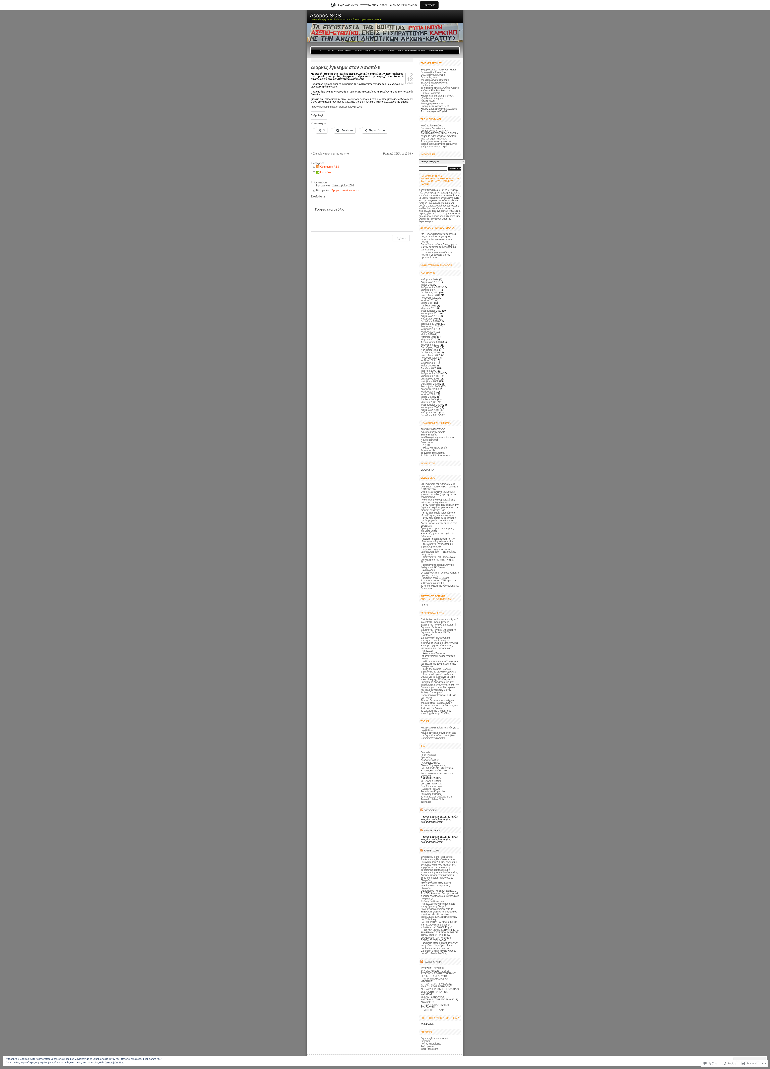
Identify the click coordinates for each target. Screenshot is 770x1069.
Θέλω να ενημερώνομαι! (433, 74)
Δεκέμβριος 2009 (430, 347)
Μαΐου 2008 (427, 397)
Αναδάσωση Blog (430, 760)
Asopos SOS (436, 50)
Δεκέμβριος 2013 (430, 282)
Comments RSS (329, 166)
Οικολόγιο (426, 775)
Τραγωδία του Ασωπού (433, 453)
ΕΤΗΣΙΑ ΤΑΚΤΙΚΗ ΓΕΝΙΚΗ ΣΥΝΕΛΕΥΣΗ (435, 1006)
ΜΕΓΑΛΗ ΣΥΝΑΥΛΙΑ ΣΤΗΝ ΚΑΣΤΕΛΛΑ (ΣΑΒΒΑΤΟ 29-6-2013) (439, 998)
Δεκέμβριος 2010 (430, 316)
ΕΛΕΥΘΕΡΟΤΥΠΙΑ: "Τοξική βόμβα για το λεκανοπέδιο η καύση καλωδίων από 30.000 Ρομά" (439, 925)
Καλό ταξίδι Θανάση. (432, 125)
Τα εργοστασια (362, 50)
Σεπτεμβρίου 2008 (431, 386)
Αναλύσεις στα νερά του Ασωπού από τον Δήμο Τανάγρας (438, 137)
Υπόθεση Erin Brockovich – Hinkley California (435, 91)
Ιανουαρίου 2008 (430, 407)
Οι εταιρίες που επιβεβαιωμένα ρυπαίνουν (435, 78)
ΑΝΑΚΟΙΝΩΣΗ (429, 1002)
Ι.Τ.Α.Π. (424, 605)
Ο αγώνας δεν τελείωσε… (434, 128)
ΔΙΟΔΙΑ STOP (428, 469)
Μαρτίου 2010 (428, 339)
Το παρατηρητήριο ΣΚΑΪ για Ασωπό (440, 87)
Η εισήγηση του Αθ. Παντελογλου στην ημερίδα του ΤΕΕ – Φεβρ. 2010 (438, 559)
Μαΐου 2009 (427, 365)
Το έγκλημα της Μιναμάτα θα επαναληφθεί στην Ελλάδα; (436, 712)
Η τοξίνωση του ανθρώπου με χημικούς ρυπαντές (437, 545)
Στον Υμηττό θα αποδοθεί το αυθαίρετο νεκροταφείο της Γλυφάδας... (436, 885)
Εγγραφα (378, 50)
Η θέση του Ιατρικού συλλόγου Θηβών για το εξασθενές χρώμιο (438, 675)
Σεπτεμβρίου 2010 (431, 323)
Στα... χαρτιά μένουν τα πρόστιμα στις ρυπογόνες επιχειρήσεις (438, 235)
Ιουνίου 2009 (428, 363)
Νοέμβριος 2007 (430, 412)
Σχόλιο (400, 238)
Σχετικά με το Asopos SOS (435, 106)
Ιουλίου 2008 (428, 391)
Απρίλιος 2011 (428, 305)
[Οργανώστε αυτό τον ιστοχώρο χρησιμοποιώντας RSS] (421, 810)
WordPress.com (429, 1049)
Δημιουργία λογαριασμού (434, 1038)
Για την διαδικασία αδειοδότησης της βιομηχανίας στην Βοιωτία (438, 519)
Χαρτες (330, 50)
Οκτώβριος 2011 (430, 292)
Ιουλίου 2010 (428, 329)
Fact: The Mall (428, 755)
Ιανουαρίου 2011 (430, 313)
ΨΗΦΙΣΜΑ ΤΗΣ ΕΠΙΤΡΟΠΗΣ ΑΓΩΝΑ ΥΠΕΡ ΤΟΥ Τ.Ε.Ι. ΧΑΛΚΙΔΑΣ (440, 987)
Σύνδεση (425, 1041)
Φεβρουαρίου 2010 (431, 342)
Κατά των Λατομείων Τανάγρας (437, 773)
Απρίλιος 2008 (429, 399)
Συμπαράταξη (428, 450)
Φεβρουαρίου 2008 (431, 404)
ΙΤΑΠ (320, 50)
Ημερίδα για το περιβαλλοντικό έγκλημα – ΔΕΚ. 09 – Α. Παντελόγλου (437, 567)
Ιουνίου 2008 (428, 394)
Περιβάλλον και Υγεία (432, 786)
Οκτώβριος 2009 (430, 352)
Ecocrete (425, 752)
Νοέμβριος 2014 (430, 279)
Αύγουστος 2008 (430, 389)
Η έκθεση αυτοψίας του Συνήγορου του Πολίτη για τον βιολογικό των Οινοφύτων (440, 664)
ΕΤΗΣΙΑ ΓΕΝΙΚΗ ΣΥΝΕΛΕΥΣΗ (437, 984)
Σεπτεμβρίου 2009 (431, 355)
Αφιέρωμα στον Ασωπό (433, 432)
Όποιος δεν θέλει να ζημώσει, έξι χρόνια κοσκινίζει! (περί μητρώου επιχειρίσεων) (438, 494)
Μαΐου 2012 (427, 284)
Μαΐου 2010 (427, 334)
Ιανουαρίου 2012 (430, 290)
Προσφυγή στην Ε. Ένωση (435, 578)
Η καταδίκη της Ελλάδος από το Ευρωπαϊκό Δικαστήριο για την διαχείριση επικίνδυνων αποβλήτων (440, 682)
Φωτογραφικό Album (432, 103)
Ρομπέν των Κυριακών (433, 791)
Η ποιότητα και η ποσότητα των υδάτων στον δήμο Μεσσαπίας (438, 540)
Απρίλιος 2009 (429, 368)
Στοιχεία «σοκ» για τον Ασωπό (331, 153)
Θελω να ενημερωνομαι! (411, 50)
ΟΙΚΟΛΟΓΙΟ (430, 810)
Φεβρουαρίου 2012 (431, 287)
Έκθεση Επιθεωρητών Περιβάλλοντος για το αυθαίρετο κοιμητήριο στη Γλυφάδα (438, 904)
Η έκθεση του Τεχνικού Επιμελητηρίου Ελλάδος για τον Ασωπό (438, 656)
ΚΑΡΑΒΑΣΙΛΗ (431, 850)
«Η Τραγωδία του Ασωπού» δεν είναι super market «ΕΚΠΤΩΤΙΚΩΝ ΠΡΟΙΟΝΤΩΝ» (439, 486)
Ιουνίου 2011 (428, 300)
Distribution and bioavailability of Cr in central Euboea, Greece (440, 620)
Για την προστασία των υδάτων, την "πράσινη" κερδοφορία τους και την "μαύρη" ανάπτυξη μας (440, 507)
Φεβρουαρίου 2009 (431, 373)
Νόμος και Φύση (430, 439)
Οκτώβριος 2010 (430, 321)
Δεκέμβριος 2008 (430, 378)
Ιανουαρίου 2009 (430, 376)
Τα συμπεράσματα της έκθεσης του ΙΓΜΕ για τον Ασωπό (439, 706)
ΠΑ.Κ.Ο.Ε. (426, 445)
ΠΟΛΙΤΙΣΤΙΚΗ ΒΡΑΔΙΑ (432, 1010)
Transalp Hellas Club (432, 799)
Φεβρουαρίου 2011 (431, 310)
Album (390, 50)
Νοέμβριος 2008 (430, 381)
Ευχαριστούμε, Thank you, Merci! (438, 69)
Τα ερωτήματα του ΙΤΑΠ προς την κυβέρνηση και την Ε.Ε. (438, 581)
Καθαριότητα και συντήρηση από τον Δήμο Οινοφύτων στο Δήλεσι (438, 734)
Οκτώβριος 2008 (430, 383)
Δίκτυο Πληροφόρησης (433, 765)
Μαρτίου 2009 (428, 370)
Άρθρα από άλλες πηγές (345, 190)
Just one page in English (434, 111)
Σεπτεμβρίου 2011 (430, 295)
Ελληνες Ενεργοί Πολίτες (434, 770)
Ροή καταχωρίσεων (431, 1043)
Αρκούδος (426, 757)
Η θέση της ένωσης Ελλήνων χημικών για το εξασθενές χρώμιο (438, 670)
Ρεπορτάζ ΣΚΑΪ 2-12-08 (397, 153)
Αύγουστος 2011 (430, 297)
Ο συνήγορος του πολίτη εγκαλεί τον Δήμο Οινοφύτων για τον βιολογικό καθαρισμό (438, 690)
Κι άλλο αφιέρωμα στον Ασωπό (437, 437)
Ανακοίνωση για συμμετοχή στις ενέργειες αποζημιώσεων (438, 500)
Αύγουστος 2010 (430, 326)
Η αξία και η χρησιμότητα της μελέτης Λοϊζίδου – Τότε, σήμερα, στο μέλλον (438, 552)
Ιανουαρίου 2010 (430, 344)
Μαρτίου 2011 (428, 308)
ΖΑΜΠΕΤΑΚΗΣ (432, 830)
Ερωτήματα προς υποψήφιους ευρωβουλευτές (437, 529)
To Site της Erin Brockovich (435, 455)
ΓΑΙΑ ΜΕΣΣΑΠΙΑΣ (430, 762)
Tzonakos (426, 801)
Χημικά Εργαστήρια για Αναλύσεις (439, 108)
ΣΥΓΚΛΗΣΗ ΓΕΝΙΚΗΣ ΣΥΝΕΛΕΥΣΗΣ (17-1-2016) (435, 969)
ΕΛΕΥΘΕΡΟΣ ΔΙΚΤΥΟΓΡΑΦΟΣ (437, 768)
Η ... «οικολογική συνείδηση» (436, 252)
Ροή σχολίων (428, 1046)
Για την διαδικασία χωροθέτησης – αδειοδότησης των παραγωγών (439, 514)
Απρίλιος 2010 (429, 337)
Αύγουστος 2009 (430, 357)
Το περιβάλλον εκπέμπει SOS (436, 796)
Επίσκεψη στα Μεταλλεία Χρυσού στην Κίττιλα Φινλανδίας (438, 952)
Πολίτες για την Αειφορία (434, 447)
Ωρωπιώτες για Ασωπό (433, 738)
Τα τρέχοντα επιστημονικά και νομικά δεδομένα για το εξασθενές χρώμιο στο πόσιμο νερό (439, 144)
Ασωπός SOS (428, 101)
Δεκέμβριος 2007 (430, 410)
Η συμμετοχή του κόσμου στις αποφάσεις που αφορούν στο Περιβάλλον (437, 648)
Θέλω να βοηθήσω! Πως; (434, 72)
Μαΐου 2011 (427, 303)
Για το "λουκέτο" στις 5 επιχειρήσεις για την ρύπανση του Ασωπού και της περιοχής (439, 247)
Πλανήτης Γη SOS (430, 788)
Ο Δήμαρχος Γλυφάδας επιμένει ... (439, 890)
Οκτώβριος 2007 (430, 415)
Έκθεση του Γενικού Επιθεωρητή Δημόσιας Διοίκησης (438, 626)
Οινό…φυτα (427, 442)
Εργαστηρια (344, 50)
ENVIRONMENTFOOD (433, 429)
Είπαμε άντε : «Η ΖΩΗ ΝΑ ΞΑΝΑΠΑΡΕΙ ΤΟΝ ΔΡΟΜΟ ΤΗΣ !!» (439, 132)
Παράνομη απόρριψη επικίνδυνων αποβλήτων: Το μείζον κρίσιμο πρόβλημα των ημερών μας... (439, 945)
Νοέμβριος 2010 (430, 318)
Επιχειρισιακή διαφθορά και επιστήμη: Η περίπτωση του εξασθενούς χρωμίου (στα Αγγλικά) (439, 640)
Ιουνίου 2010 (428, 331)
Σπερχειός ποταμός (431, 794)
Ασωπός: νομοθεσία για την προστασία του (435, 256)
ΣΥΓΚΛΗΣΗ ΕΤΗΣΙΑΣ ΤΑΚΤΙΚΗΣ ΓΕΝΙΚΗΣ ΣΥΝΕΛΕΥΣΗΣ (438, 974)
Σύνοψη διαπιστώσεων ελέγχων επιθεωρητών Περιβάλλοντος (437, 701)
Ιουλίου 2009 (428, 360)
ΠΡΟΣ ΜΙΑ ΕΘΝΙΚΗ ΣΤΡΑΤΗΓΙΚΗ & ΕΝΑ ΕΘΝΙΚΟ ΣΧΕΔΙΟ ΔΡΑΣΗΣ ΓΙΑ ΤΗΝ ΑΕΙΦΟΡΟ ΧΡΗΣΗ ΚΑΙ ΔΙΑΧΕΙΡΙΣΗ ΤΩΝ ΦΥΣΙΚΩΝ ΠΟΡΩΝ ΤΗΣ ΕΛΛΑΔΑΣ (440, 935)
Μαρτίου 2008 (428, 402)
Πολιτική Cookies (114, 1062)
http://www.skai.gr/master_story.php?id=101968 (336, 106)
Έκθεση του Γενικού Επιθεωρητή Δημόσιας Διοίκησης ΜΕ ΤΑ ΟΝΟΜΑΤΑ (438, 632)
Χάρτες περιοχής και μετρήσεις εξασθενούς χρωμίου (437, 97)
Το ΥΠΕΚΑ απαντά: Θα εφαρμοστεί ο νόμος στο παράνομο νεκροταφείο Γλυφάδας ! (440, 896)
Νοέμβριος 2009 (430, 350)
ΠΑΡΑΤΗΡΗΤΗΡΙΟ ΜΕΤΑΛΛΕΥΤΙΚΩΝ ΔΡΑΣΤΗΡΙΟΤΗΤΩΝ (431, 781)
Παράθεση (326, 172)
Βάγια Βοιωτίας (429, 434)
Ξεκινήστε (429, 4)
